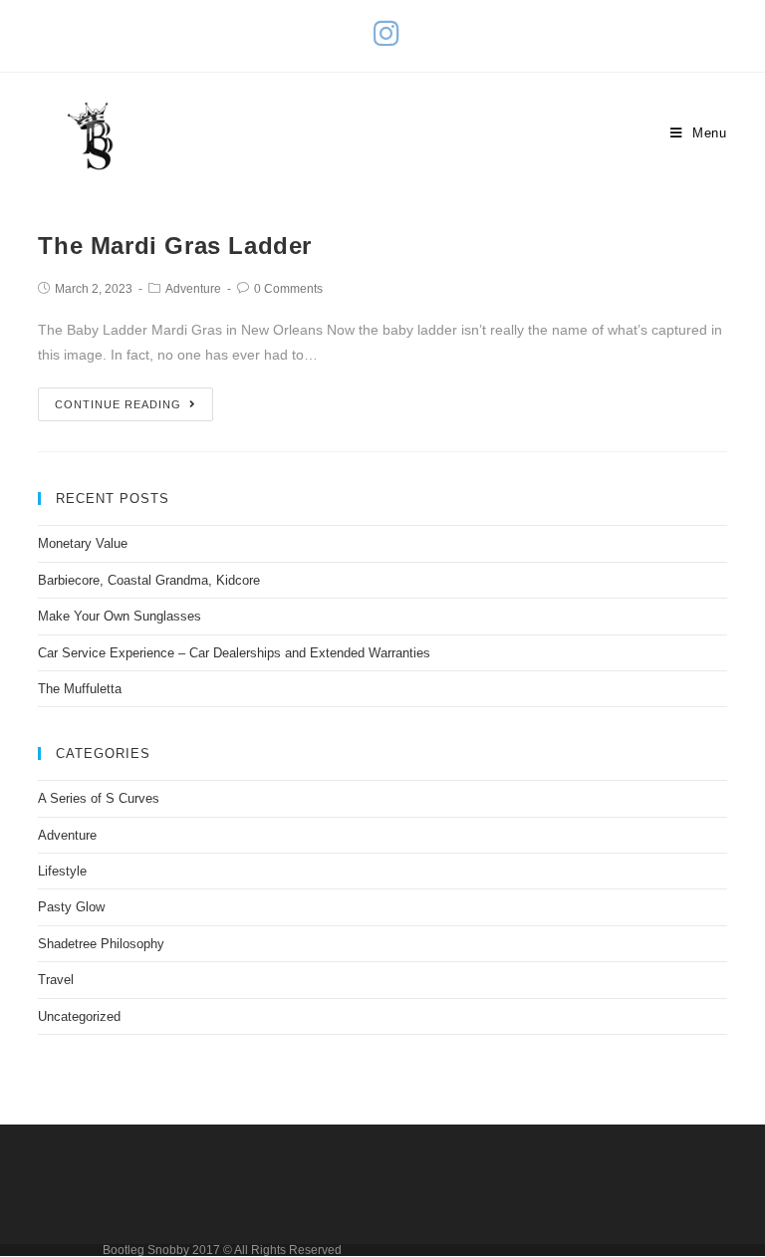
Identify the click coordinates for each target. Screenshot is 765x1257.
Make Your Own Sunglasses (119, 616)
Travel (56, 979)
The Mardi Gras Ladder (175, 245)
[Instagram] (383, 33)
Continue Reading (118, 404)
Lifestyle (62, 871)
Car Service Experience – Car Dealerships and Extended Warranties (234, 652)
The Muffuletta (80, 688)
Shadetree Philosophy (101, 943)
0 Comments (288, 289)
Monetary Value (83, 543)
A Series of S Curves (98, 798)
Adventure (193, 289)
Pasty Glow (71, 906)
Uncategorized (79, 1016)
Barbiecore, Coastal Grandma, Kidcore (149, 580)
